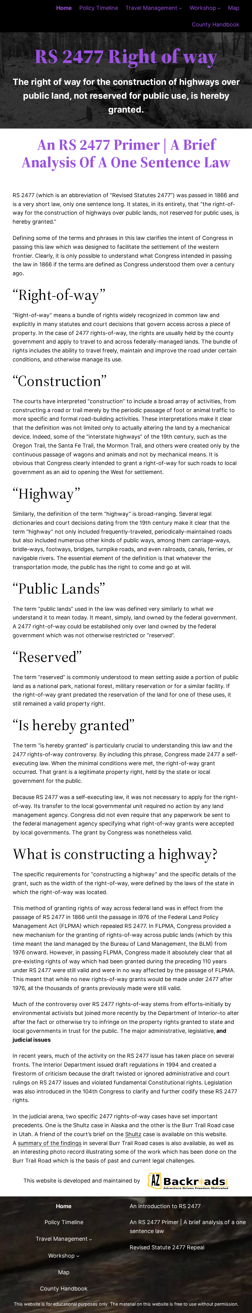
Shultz (133, 1134)
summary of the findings (49, 1143)
